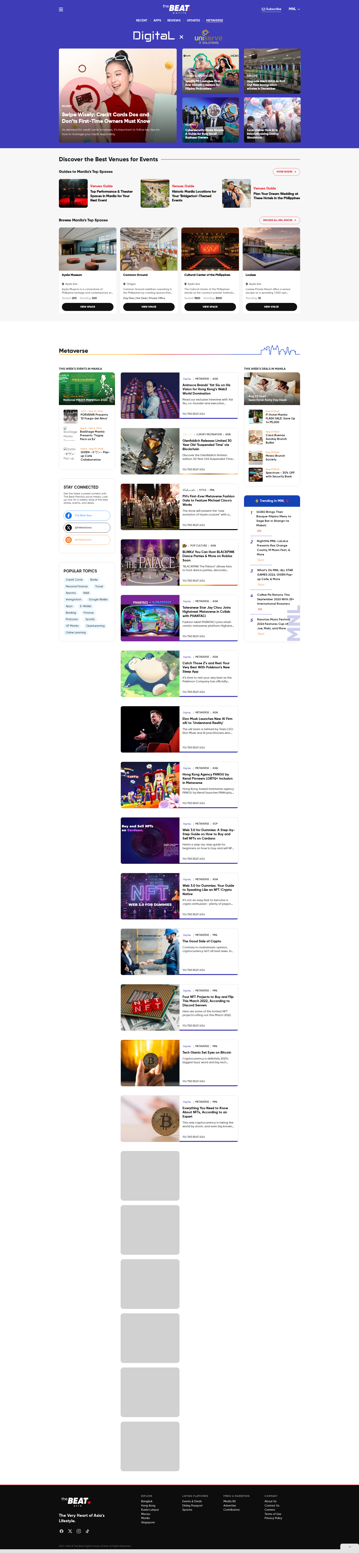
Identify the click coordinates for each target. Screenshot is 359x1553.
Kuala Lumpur (150, 1509)
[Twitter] (70, 1531)
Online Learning (76, 632)
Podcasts (72, 619)
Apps (157, 20)
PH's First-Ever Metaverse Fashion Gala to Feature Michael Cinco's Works (208, 501)
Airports (71, 593)
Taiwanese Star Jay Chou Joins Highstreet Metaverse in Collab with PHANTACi (206, 612)
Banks (94, 579)
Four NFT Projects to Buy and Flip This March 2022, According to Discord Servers (208, 1001)
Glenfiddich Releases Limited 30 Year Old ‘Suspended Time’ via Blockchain (206, 445)
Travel (99, 586)
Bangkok (147, 1501)
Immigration (73, 599)
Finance (89, 612)
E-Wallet (85, 606)
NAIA (86, 593)
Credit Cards (74, 579)
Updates (193, 20)
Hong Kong (148, 1505)
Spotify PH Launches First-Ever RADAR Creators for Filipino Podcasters (203, 85)
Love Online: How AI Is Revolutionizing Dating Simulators (263, 134)
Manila (145, 1518)
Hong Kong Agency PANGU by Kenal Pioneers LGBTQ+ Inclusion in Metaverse (207, 779)
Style (202, 490)
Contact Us (272, 1505)
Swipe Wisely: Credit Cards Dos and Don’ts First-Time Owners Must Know (106, 118)
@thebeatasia (83, 527)
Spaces (187, 1509)
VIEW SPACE (87, 307)
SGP (215, 824)
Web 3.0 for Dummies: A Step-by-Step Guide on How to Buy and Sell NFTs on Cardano (208, 834)
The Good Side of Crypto (201, 941)
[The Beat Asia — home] (76, 1502)
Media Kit (229, 1501)
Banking (71, 612)
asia (215, 379)
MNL (292, 9)
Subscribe (273, 9)
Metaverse (214, 20)
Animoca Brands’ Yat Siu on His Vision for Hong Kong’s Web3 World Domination (206, 389)
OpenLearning (95, 625)
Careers (270, 1509)
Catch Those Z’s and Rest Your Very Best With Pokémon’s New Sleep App (206, 667)
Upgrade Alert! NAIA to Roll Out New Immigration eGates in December (266, 85)
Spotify (90, 619)
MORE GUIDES (286, 172)
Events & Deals (192, 1501)
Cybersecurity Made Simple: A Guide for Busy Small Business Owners (204, 134)
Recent (141, 20)
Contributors (231, 1509)
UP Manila (72, 625)
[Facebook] (61, 1531)
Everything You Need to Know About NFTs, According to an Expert (205, 1112)
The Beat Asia (83, 515)
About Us (271, 1501)
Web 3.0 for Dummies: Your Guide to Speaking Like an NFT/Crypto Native (208, 890)
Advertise (229, 1505)
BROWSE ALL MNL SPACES (279, 220)
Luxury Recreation (209, 434)
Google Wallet (98, 599)
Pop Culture (198, 545)
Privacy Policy (273, 1518)
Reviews (174, 20)
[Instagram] (78, 1531)
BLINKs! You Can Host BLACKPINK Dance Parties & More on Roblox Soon (208, 556)
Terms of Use (273, 1514)
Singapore (148, 1522)
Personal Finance (77, 586)
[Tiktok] (87, 1531)
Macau (145, 1514)
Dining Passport (192, 1505)
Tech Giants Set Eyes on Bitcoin (206, 1052)
